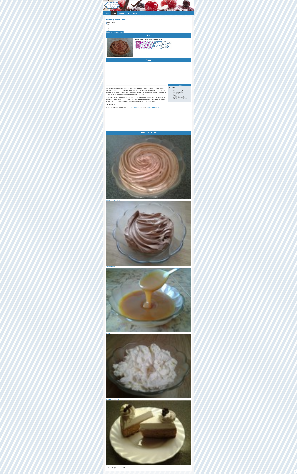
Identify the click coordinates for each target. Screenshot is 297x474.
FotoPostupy (121, 13)
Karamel (108, 333)
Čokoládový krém (110, 266)
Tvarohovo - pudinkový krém (113, 399)
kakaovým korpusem (135, 107)
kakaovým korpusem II (153, 107)
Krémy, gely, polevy (118, 32)
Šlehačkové (109, 32)
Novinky (107, 13)
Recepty (114, 13)
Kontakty (134, 13)
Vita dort (108, 466)
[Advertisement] (148, 73)
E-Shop (128, 13)
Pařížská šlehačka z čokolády (114, 200)
